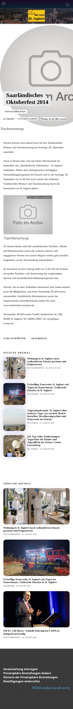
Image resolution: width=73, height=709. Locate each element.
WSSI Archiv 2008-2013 (51, 688)
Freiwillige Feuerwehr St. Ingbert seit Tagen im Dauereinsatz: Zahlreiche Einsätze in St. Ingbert (48, 387)
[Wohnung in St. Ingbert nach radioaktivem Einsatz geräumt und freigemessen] (14, 368)
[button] (36, 673)
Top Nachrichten (15, 112)
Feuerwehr (32, 394)
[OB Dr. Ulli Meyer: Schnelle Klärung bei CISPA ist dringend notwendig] (36, 609)
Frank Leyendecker (29, 119)
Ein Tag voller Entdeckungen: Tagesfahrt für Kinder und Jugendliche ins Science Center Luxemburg (44, 441)
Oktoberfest (39, 338)
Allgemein (32, 423)
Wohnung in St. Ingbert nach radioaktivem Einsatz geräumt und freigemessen (46, 361)
